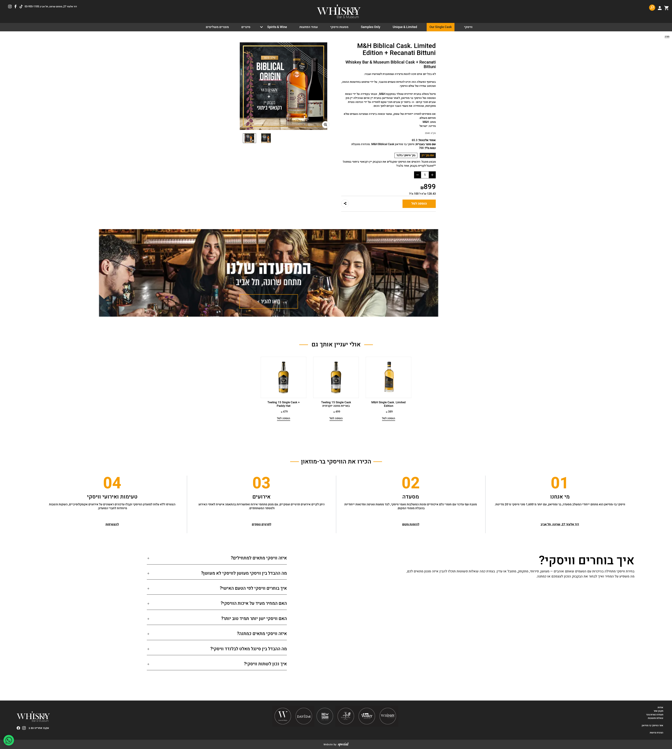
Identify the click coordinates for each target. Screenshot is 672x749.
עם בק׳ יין (428, 155)
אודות (660, 707)
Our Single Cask (440, 27)
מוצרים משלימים (217, 27)
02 (411, 483)
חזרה (667, 37)
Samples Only (370, 27)
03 (261, 483)
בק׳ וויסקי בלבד (405, 155)
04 (112, 483)
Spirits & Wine (277, 27)
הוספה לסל (419, 203)
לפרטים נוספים (261, 524)
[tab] (217, 559)
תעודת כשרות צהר (654, 714)
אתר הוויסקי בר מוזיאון (652, 725)
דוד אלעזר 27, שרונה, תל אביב (560, 524)
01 (560, 483)
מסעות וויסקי (339, 27)
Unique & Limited (405, 27)
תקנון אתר (658, 711)
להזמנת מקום (410, 524)
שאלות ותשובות (655, 718)
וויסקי (468, 27)
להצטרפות (112, 524)
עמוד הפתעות (308, 27)
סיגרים (245, 27)
